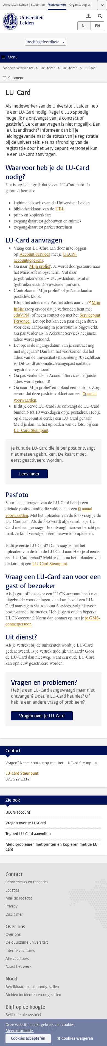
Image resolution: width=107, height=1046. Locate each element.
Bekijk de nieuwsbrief (23, 1014)
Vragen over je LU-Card (41, 716)
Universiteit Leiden (15, 5)
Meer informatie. (19, 1030)
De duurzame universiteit (26, 942)
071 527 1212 (17, 779)
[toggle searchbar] (99, 15)
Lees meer (29, 474)
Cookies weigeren (77, 1038)
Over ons (13, 934)
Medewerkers (57, 5)
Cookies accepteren (28, 1038)
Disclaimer (14, 914)
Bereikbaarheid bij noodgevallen (32, 986)
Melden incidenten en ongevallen (33, 994)
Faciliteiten (47, 68)
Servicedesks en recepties (26, 882)
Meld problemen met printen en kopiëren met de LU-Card (52, 847)
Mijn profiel (39, 266)
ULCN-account (17, 812)
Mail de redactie (18, 898)
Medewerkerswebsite (18, 68)
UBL (59, 209)
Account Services (34, 254)
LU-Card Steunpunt (31, 430)
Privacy (11, 906)
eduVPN (21, 315)
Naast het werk (18, 966)
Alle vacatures (17, 958)
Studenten (38, 5)
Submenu (16, 78)
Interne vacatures (20, 950)
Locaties (12, 890)
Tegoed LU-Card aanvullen (28, 833)
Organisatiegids (80, 5)
